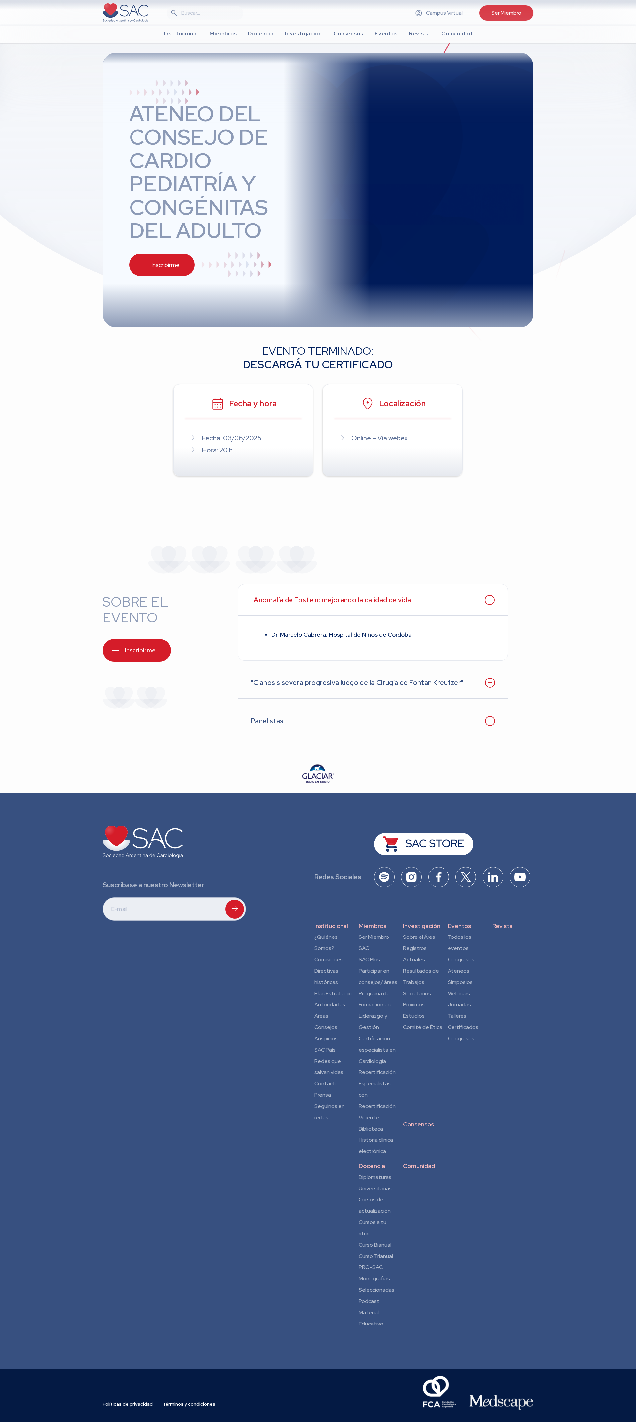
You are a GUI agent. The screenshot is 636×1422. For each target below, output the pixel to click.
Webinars (459, 993)
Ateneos (458, 970)
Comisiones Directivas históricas (328, 971)
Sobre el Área (419, 937)
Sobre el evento (135, 609)
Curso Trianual (376, 1256)
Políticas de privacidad (128, 1404)
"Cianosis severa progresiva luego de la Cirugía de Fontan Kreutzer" (357, 683)
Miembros (372, 926)
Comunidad (419, 1166)
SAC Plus (369, 959)
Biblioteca (371, 1128)
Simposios (460, 982)
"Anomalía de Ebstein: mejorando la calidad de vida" (332, 600)
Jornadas (459, 1004)
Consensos (418, 1124)
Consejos (325, 1027)
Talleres (457, 1015)
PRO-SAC (371, 1267)
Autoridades (329, 1004)
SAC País (325, 1049)
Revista (502, 926)
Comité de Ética (422, 1027)
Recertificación (377, 1072)
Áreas (321, 1015)
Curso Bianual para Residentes (375, 1246)
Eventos (459, 926)
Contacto (326, 1083)
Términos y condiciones (189, 1404)
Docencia (372, 1166)
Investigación (421, 926)
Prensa (322, 1094)
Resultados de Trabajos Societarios (421, 982)
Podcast (369, 1301)
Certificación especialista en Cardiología (377, 1050)
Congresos (461, 959)
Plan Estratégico (334, 993)
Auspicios (326, 1038)
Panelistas (267, 721)
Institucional (331, 926)
